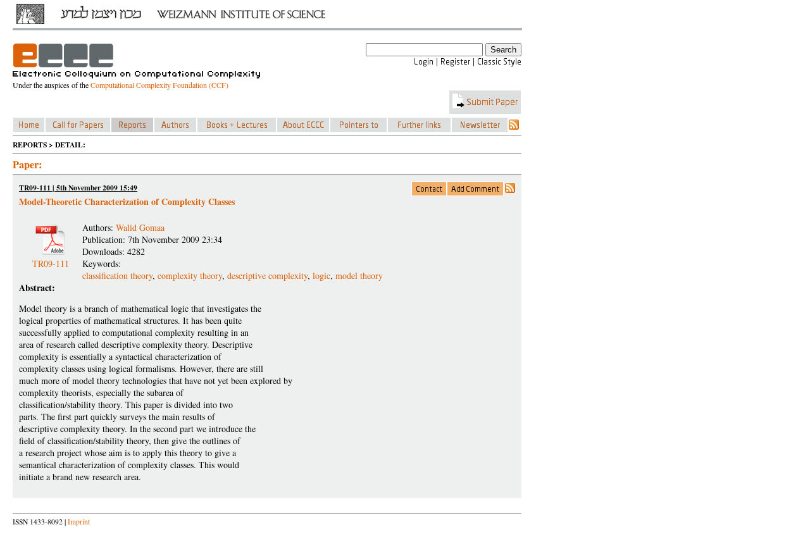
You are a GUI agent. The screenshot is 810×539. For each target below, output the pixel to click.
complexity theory (190, 276)
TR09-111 (50, 258)
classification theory (117, 276)
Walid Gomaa (140, 227)
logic (321, 276)
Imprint (79, 521)
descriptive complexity (267, 276)
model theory (359, 276)
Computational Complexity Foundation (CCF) (159, 85)
